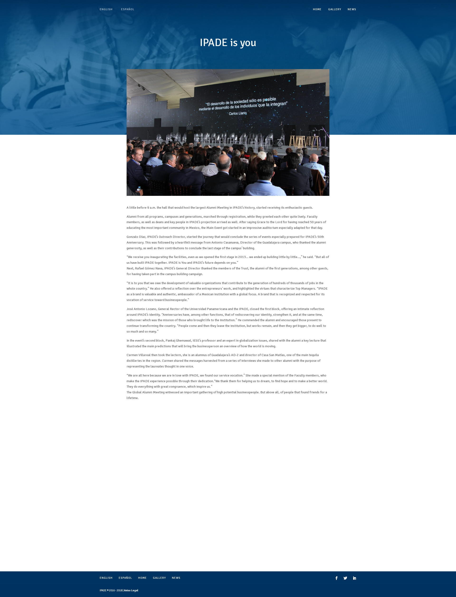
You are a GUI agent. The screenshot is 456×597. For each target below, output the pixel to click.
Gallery (334, 9)
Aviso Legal (131, 590)
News (352, 9)
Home (317, 9)
